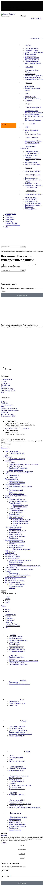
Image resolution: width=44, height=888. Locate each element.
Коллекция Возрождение (21, 519)
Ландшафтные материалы (10, 410)
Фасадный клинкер (31, 48)
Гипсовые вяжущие (16, 481)
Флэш (15, 525)
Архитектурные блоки (32, 164)
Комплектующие (30, 199)
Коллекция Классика (20, 521)
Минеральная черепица (33, 203)
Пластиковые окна (31, 178)
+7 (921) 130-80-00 (35, 18)
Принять (4, 842)
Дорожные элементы (32, 155)
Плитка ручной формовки (34, 112)
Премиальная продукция (21, 549)
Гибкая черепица (30, 197)
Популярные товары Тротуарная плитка (19, 569)
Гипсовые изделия (11, 479)
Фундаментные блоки (16, 494)
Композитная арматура (33, 171)
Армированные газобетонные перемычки (33, 75)
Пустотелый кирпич (32, 59)
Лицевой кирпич (15, 503)
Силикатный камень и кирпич (19, 575)
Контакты (4, 387)
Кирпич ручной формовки (34, 52)
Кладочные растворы (32, 143)
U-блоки (27, 72)
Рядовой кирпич (30, 56)
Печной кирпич (30, 54)
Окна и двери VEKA (8, 416)
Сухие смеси (29, 100)
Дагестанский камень (8, 390)
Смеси (7, 602)
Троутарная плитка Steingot (14, 580)
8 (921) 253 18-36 (11, 429)
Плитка (7, 599)
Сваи (26, 132)
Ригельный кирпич (31, 50)
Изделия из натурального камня (16, 495)
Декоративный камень (32, 114)
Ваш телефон (5, 876)
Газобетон (4, 403)
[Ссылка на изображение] (12, 321)
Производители (6, 379)
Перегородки (29, 86)
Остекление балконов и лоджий (20, 560)
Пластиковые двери (31, 183)
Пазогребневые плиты (32, 98)
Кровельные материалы (9, 408)
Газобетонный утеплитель (34, 79)
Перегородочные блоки (33, 77)
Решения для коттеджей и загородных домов (33, 186)
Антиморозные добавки (33, 141)
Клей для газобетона (16, 470)
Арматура (4, 412)
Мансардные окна (7, 414)
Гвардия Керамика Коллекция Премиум (19, 472)
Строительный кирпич (17, 516)
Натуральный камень (12, 556)
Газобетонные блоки (32, 70)
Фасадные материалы (12, 582)
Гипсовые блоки (30, 97)
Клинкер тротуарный (32, 153)
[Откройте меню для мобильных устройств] (22, 244)
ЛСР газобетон (10, 551)
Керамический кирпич (32, 61)
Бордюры (28, 157)
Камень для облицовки (33, 120)
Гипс (6, 473)
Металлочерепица (31, 201)
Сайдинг (33, 123)
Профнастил (29, 207)
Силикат (8, 571)
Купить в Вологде (7, 389)
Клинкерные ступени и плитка (20, 785)
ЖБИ (2, 407)
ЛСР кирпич (9, 553)
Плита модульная (31, 162)
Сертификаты (5, 385)
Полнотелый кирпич (32, 58)
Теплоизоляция (10, 578)
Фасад (7, 600)
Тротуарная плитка (31, 151)
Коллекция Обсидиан (20, 523)
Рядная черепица (30, 209)
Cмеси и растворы (7, 405)
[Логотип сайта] (8, 14)
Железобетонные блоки (33, 134)
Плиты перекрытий (31, 130)
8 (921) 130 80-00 (23, 429)
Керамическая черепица (33, 205)
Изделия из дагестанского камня (20, 486)
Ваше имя (4, 870)
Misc (6, 455)
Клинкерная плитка (31, 111)
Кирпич (3, 401)
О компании (5, 383)
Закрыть (4, 606)
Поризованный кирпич (33, 63)
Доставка (4, 381)
